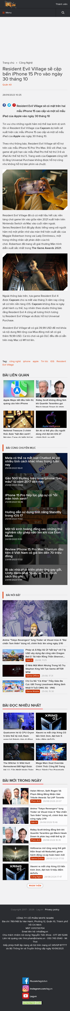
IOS (52, 361)
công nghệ (15, 361)
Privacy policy (52, 909)
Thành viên (61, 4)
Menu (8, 12)
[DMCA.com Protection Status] (32, 1003)
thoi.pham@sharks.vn (34, 938)
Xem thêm (36, 885)
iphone (26, 361)
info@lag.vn (42, 931)
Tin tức (44, 361)
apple (36, 361)
